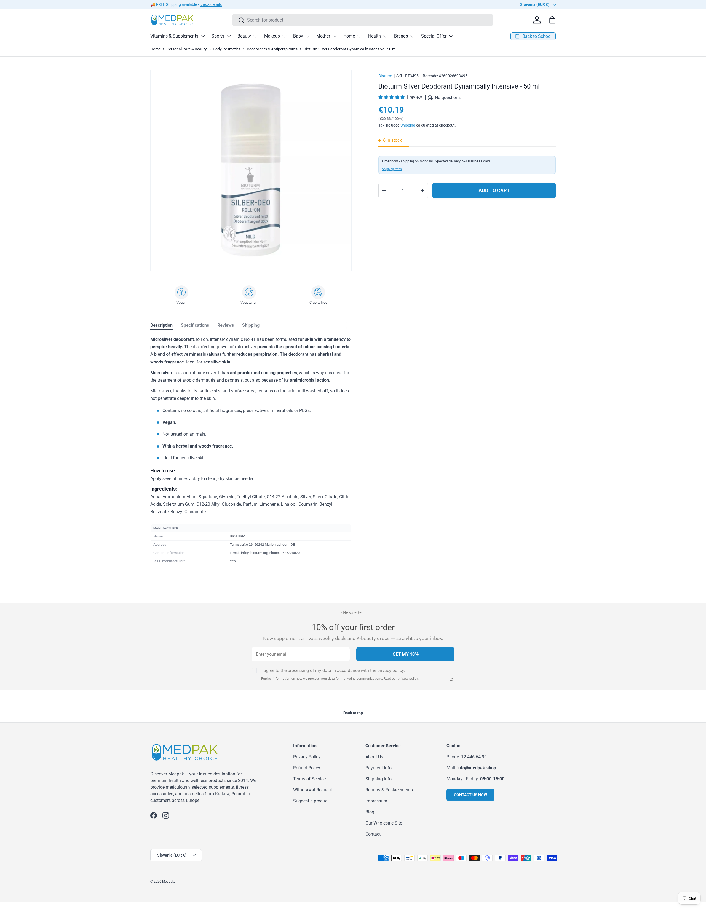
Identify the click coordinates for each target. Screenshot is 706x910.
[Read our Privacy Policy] (451, 679)
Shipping (407, 125)
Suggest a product (311, 801)
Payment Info (378, 767)
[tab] (161, 325)
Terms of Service (309, 778)
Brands (401, 36)
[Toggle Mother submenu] (334, 36)
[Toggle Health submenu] (385, 36)
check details (211, 4)
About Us (374, 756)
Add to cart (494, 190)
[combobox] (362, 20)
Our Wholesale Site (383, 823)
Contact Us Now (470, 795)
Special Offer (433, 36)
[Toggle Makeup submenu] (284, 36)
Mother (323, 36)
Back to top (353, 713)
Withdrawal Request (312, 790)
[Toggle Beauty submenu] (255, 36)
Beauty (244, 36)
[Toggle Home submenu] (359, 36)
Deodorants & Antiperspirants (272, 49)
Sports (218, 36)
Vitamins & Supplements (174, 36)
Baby (298, 36)
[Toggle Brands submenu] (412, 36)
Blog (369, 812)
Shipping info (378, 778)
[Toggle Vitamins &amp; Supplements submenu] (202, 36)
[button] (392, 97)
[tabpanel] (251, 450)
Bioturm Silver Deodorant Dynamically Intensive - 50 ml (350, 49)
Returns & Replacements (389, 790)
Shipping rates (392, 169)
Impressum (376, 801)
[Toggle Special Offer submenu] (451, 36)
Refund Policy (306, 767)
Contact (373, 834)
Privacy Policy (306, 756)
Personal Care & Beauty (187, 49)
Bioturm (385, 76)
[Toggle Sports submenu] (228, 36)
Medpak (168, 882)
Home (349, 36)
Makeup (272, 36)
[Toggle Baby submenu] (307, 36)
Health (374, 36)
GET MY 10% (405, 654)
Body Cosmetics (226, 49)
